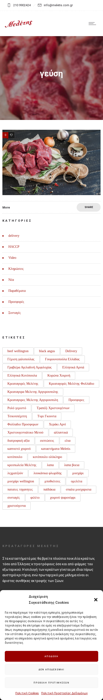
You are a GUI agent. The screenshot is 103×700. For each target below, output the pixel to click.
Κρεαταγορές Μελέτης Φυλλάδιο (71, 383)
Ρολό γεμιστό (16, 408)
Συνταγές (14, 313)
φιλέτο (35, 497)
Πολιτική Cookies (27, 693)
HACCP (13, 246)
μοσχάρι (78, 473)
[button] (95, 599)
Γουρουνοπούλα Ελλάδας (62, 359)
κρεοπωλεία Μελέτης (21, 465)
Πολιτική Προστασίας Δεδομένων (64, 693)
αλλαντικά (61, 432)
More (6, 207)
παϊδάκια (49, 489)
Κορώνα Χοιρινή (58, 375)
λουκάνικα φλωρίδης (48, 473)
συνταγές (13, 497)
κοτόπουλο (14, 457)
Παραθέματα (17, 291)
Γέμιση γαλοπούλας (20, 359)
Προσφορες (76, 400)
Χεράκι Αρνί (57, 424)
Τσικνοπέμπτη (17, 416)
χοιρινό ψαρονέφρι (62, 497)
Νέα (11, 280)
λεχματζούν (15, 473)
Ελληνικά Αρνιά (73, 367)
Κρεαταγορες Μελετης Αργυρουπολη (32, 400)
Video (12, 258)
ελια (67, 440)
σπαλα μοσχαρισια (78, 489)
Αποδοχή (51, 656)
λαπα (50, 465)
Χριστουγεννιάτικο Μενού (25, 432)
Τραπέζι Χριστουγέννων (53, 408)
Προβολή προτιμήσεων (51, 683)
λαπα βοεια (71, 465)
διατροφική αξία (18, 440)
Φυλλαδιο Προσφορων (22, 424)
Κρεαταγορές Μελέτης (22, 383)
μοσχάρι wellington (20, 481)
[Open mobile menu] (93, 23)
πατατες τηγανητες (20, 489)
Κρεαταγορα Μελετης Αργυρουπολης (32, 392)
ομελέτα (76, 481)
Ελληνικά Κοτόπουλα (22, 375)
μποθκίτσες (52, 481)
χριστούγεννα (16, 506)
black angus (47, 351)
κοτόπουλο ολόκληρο (47, 457)
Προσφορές (16, 302)
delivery (13, 235)
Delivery (71, 351)
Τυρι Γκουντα (46, 416)
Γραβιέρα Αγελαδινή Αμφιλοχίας (29, 367)
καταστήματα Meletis (55, 449)
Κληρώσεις (16, 269)
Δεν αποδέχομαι (51, 669)
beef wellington (18, 351)
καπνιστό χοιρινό (19, 449)
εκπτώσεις (47, 440)
